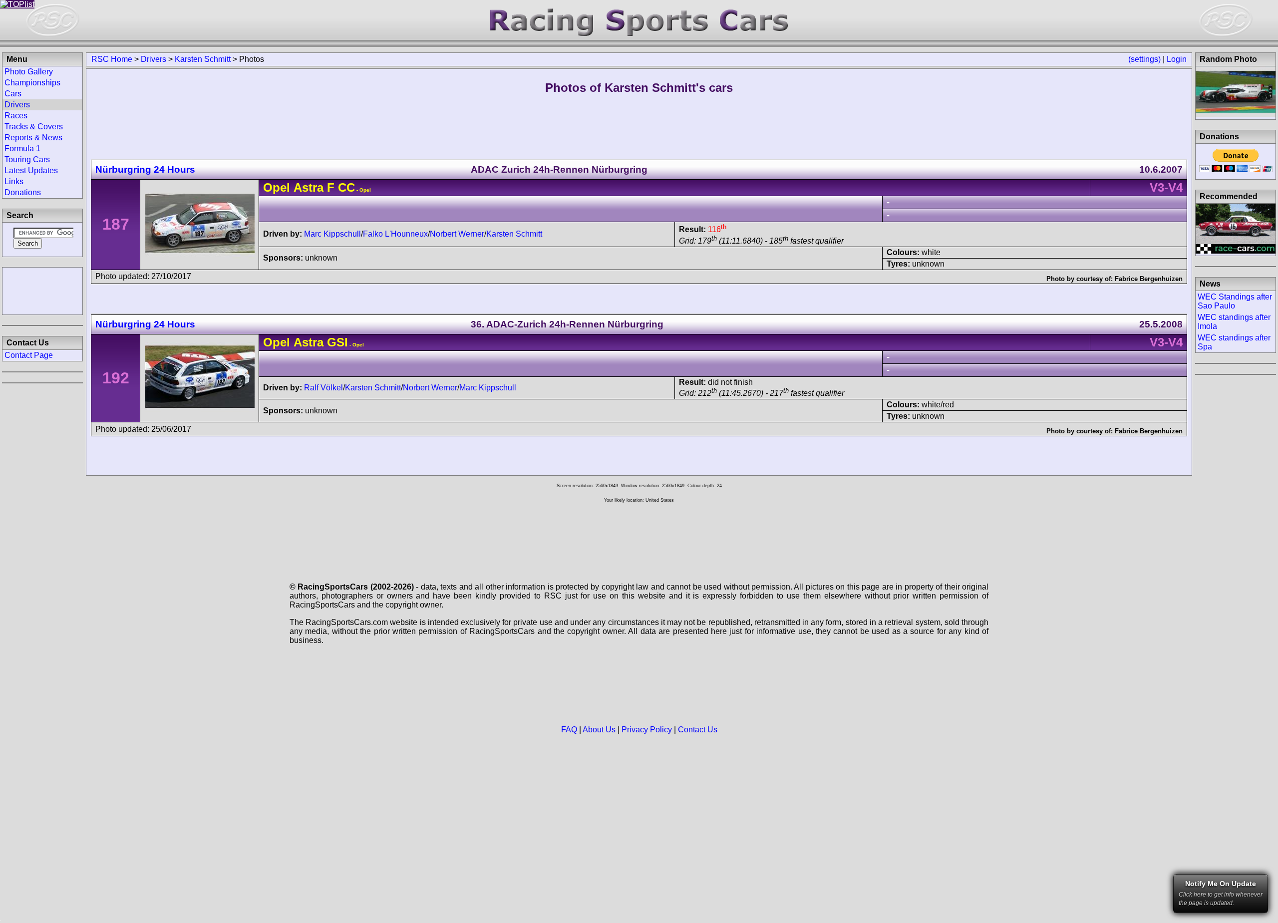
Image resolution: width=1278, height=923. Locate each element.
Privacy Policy (647, 729)
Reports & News (33, 137)
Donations (22, 192)
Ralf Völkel (323, 387)
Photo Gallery (28, 71)
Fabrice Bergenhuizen (1149, 279)
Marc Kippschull (332, 234)
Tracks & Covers (33, 126)
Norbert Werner (457, 234)
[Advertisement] (42, 290)
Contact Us (697, 729)
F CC (339, 187)
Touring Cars (27, 159)
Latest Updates (31, 170)
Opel (276, 187)
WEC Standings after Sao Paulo (1235, 301)
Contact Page (28, 355)
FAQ (569, 729)
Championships (32, 82)
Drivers (153, 59)
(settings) (1144, 59)
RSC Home (111, 59)
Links (13, 181)
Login (1177, 59)
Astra (308, 187)
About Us (599, 729)
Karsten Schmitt (203, 59)
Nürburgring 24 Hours (145, 169)
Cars (12, 93)
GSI (335, 342)
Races (15, 115)
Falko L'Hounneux (395, 234)
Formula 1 (22, 148)
